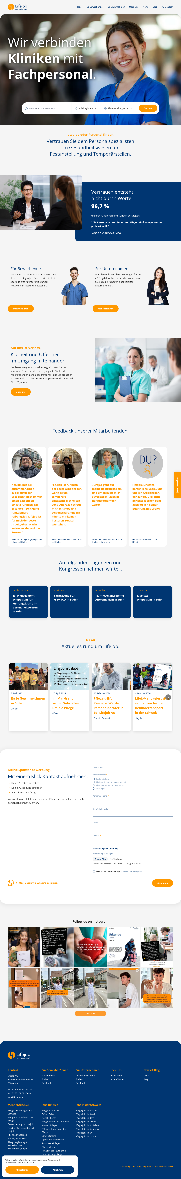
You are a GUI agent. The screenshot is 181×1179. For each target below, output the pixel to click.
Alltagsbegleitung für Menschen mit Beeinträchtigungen (18, 1145)
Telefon (96, 835)
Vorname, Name (100, 796)
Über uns (133, 6)
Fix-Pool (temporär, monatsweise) (111, 782)
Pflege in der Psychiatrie (54, 1150)
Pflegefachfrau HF (50, 1110)
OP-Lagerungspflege (52, 1154)
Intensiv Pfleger (49, 1125)
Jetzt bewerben (177, 485)
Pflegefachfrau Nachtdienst (55, 1121)
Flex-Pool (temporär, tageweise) (110, 785)
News (145, 6)
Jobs (79, 6)
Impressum (148, 1166)
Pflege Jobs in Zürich (86, 1136)
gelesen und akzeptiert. (119, 871)
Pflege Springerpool (18, 1134)
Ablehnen (58, 1169)
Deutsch (169, 6)
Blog (155, 6)
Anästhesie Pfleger (51, 1143)
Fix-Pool (46, 1079)
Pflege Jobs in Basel (85, 1114)
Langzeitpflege (49, 1135)
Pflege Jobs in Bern (85, 1117)
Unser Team (116, 1075)
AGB (139, 1166)
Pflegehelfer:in (49, 1147)
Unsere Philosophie (85, 1075)
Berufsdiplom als (100, 809)
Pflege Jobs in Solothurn (88, 1129)
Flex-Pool (46, 1083)
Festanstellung (102, 779)
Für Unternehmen (116, 6)
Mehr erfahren (20, 308)
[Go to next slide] (168, 697)
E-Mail (95, 822)
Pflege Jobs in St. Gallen (87, 1125)
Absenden (162, 883)
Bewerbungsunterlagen (103, 853)
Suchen (148, 108)
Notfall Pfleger (49, 1117)
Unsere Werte (116, 1079)
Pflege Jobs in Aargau (86, 1110)
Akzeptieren (22, 1169)
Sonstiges (100, 788)
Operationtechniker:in (53, 1139)
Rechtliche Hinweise (164, 1166)
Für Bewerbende (94, 6)
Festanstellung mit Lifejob (20, 1124)
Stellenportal (48, 1075)
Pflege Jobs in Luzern (86, 1121)
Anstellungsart (99, 774)
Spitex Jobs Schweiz (17, 1138)
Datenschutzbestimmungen (108, 871)
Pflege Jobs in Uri (84, 1132)
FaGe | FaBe (48, 1114)
